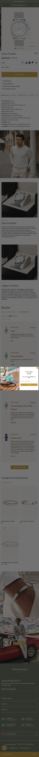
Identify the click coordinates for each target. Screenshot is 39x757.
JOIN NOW (29, 384)
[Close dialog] (37, 368)
